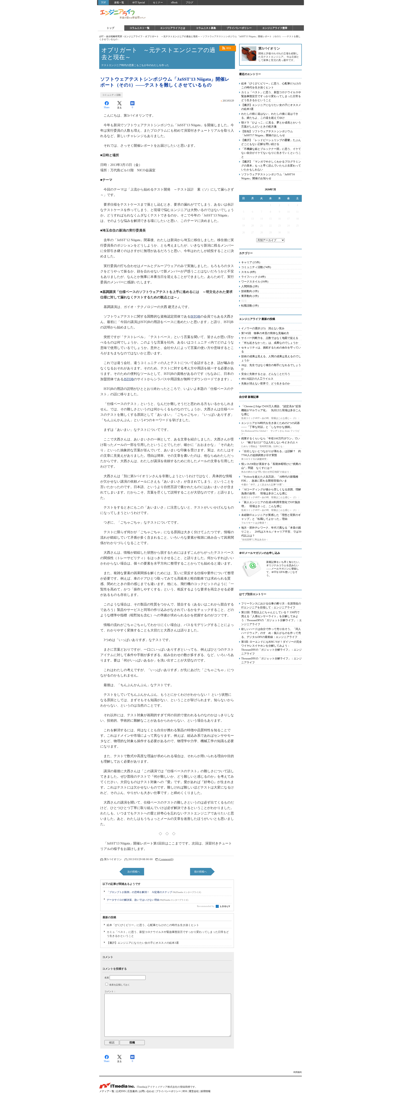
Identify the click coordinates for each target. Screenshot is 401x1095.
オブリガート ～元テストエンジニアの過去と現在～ (172, 36)
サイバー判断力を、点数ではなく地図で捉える (269, 338)
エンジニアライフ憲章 (274, 28)
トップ (110, 28)
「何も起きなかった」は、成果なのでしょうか (269, 342)
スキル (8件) (248, 271)
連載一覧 (119, 2)
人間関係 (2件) (250, 286)
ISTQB (195, 316)
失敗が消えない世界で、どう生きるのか (265, 383)
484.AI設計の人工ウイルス (257, 378)
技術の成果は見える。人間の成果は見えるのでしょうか (271, 358)
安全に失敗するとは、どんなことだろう (265, 373)
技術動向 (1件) (250, 291)
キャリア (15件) (250, 262)
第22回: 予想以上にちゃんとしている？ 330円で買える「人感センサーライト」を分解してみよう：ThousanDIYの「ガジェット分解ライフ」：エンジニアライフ (271, 618)
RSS (228, 48)
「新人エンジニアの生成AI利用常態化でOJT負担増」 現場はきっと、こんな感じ (270, 504)
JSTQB (129, 379)
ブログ (189, 2)
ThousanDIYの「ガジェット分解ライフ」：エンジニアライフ (271, 660)
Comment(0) (166, 859)
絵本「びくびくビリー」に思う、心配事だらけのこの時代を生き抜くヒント (153, 925)
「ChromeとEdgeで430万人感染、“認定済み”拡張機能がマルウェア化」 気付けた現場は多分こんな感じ (271, 410)
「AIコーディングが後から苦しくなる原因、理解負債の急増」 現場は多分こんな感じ (271, 491)
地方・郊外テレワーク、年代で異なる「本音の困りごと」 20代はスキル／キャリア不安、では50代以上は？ (271, 531)
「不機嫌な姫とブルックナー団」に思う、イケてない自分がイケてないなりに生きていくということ (271, 152)
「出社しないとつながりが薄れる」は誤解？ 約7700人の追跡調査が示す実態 (271, 453)
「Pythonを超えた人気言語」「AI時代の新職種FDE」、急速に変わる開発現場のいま (269, 478)
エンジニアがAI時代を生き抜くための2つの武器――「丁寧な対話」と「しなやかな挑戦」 (270, 425)
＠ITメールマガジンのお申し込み (259, 552)
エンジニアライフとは (172, 28)
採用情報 (205, 1091)
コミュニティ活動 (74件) (256, 267)
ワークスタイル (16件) (254, 281)
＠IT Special (138, 2)
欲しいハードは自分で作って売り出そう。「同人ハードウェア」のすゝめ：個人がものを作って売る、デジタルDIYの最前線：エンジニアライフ (271, 632)
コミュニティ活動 (111, 95)
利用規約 (297, 1072)
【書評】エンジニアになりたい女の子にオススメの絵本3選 (143, 942)
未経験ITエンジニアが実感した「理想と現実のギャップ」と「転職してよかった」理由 (271, 516)
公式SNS (121, 1091)
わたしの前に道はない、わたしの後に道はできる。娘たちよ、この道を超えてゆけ (269, 115)
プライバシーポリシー (239, 28)
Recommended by (206, 906)
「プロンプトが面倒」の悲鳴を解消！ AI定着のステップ (154, 892)
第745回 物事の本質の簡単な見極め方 (265, 333)
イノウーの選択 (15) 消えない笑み (262, 328)
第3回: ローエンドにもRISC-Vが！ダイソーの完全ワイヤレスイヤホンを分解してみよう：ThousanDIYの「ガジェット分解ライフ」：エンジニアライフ (271, 647)
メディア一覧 (106, 1091)
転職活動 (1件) (250, 305)
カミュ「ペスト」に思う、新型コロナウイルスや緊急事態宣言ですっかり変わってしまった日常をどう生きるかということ (168, 933)
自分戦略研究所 (114, 36)
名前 (106, 977)
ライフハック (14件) (253, 276)
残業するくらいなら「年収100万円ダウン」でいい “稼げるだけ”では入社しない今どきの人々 (270, 440)
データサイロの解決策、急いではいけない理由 (147, 899)
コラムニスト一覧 (139, 28)
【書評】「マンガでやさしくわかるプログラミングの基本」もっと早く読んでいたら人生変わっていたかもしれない (271, 165)
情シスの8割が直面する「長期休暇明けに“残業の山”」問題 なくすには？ (271, 465)
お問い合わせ (146, 1091)
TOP (103, 2)
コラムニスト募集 (206, 28)
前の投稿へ (200, 871)
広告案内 (132, 1091)
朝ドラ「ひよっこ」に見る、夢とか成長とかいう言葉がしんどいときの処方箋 (271, 124)
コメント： (110, 991)
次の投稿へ (133, 871)
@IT (101, 36)
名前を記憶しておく (119, 984)
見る (119, 107)
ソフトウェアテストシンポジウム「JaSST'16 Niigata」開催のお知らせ (268, 176)
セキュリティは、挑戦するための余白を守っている (271, 349)
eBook (174, 2)
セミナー (158, 2)
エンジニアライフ (123, 14)
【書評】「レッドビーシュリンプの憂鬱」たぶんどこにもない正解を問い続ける (271, 142)
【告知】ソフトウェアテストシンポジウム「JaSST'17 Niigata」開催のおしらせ (267, 133)
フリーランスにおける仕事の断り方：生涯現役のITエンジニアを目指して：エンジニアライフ (271, 605)
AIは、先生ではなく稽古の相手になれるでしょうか (271, 367)
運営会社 (194, 1091)
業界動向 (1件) (250, 296)
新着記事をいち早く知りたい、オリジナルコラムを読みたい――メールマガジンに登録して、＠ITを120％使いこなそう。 (283, 569)
